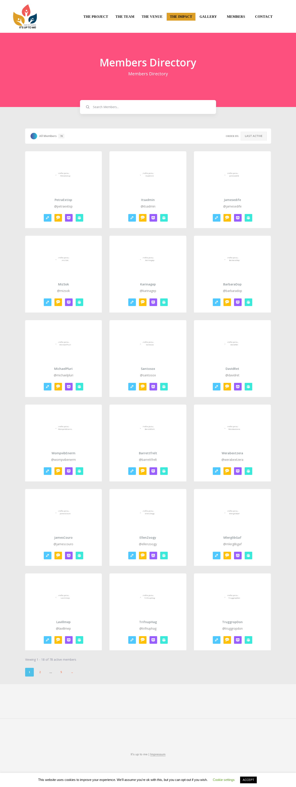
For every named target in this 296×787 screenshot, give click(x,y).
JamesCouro (63, 538)
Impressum (158, 754)
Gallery (208, 16)
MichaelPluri (63, 369)
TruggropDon (232, 622)
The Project (95, 16)
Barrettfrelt (148, 453)
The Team (124, 16)
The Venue (152, 16)
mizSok (63, 284)
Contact (264, 16)
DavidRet (232, 369)
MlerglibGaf (232, 538)
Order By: (232, 136)
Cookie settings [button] (224, 780)
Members (236, 16)
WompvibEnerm (63, 453)
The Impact (181, 16)
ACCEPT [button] (248, 780)
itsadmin (148, 200)
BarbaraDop (232, 284)
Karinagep (148, 284)
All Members (51, 136)
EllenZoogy (148, 538)
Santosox (148, 369)
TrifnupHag (148, 622)
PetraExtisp (63, 200)
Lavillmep (63, 622)
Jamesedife (232, 200)
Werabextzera (232, 453)
